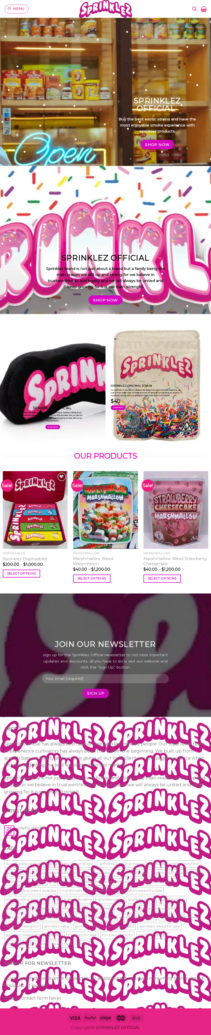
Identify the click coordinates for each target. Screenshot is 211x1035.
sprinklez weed (120, 926)
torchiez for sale (82, 935)
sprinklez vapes (88, 926)
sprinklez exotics (20, 917)
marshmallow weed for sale (137, 891)
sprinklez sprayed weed (61, 917)
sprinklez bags (172, 899)
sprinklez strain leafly (137, 917)
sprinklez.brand (141, 899)
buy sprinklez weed (23, 864)
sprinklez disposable (114, 908)
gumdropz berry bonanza (122, 864)
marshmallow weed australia (31, 891)
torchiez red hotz (117, 935)
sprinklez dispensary (73, 908)
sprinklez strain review (179, 917)
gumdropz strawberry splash (65, 873)
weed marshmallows (69, 944)
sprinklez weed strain (24, 935)
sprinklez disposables (156, 908)
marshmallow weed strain (28, 899)
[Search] (194, 9)
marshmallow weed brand (85, 891)
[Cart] (204, 9)
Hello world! (31, 828)
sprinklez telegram (22, 926)
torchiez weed (151, 935)
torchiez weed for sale (26, 944)
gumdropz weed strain (26, 882)
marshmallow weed (158, 882)
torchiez (55, 935)
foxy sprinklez (57, 864)
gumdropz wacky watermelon (123, 873)
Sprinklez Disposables (25, 558)
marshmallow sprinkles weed (109, 882)
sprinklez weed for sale (159, 926)
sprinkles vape (110, 899)
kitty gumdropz (65, 882)
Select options (21, 573)
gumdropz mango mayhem (174, 864)
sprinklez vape (57, 926)
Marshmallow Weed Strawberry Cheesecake (175, 561)
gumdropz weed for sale (177, 873)
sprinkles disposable (74, 899)
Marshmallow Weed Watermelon (93, 561)
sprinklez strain (100, 917)
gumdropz (83, 864)
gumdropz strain (20, 873)
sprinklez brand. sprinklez (28, 908)
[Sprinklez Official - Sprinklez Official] (105, 9)
